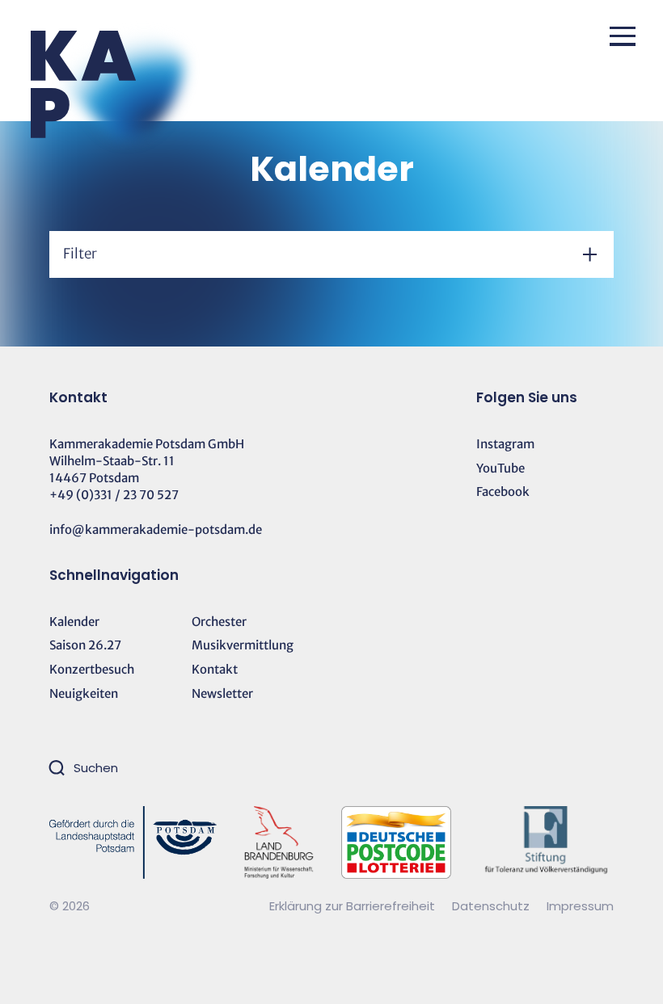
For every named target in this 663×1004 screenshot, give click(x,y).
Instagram (505, 444)
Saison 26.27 (85, 645)
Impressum (580, 905)
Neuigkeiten (83, 693)
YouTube (500, 468)
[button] (623, 36)
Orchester (219, 621)
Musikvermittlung (242, 645)
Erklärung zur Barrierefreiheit (352, 905)
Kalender (74, 621)
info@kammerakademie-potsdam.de (155, 529)
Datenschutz (492, 905)
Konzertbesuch (91, 669)
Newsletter (222, 693)
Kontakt (215, 669)
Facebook (503, 491)
